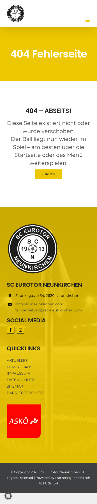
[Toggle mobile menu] (87, 20)
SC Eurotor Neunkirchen (60, 472)
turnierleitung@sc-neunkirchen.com (48, 310)
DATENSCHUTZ (20, 380)
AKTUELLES (17, 360)
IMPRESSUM (18, 373)
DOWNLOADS (19, 367)
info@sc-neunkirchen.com (39, 304)
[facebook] (10, 330)
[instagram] (20, 330)
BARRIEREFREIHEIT (25, 393)
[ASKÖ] (24, 406)
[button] (8, 496)
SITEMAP (15, 386)
